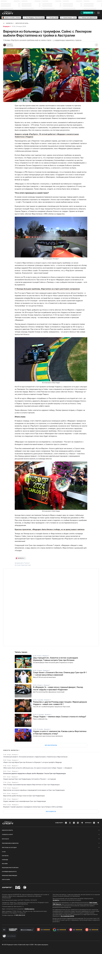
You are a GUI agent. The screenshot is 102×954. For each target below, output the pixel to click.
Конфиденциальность (9, 871)
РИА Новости (57, 904)
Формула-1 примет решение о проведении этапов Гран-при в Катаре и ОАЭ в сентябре (32, 807)
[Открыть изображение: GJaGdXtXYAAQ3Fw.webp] (51, 237)
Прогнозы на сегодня (9, 847)
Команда (5, 859)
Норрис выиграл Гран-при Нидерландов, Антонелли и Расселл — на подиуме (29, 779)
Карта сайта (6, 879)
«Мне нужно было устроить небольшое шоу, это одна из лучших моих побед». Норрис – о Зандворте (37, 768)
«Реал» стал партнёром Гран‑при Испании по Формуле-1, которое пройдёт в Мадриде (32, 762)
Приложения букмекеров (10, 843)
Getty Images (93, 902)
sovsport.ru (56, 900)
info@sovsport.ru (29, 909)
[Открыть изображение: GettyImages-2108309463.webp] (51, 359)
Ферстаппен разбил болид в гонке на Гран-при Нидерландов (24, 796)
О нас (4, 851)
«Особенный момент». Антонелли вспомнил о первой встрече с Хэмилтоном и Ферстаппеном (35, 757)
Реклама (5, 863)
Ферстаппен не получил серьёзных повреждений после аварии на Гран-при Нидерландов (34, 790)
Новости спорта (7, 830)
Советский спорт (26, 565)
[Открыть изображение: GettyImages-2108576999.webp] (51, 486)
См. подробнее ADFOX (67, 916)
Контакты (5, 855)
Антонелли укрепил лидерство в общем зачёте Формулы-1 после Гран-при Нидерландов (34, 773)
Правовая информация (9, 875)
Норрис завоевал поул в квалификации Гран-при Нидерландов (24, 801)
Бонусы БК (5, 838)
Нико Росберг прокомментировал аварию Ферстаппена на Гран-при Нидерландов (31, 784)
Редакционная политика (10, 867)
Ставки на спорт (7, 834)
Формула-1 (7, 26)
